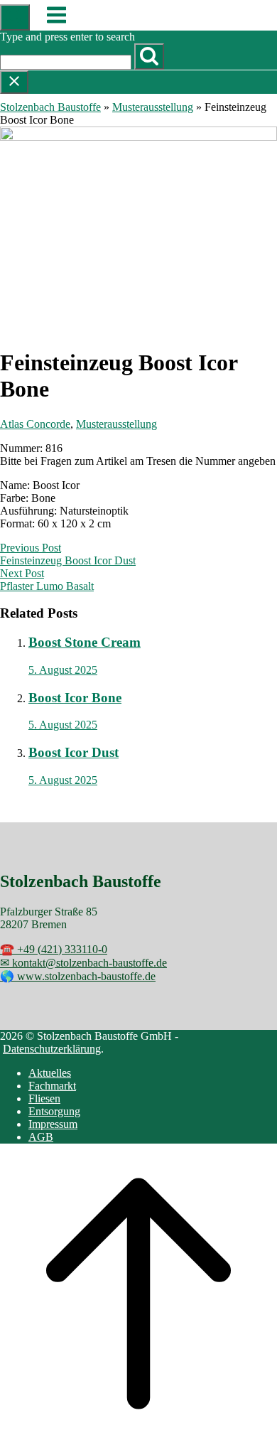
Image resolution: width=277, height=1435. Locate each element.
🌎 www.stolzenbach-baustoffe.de (78, 976)
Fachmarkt (52, 1086)
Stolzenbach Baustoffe (50, 107)
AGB (40, 1137)
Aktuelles (49, 1073)
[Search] (149, 56)
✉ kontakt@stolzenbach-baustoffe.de (83, 963)
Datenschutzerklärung (52, 1049)
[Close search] (14, 82)
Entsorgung (54, 1111)
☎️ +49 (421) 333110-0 (53, 949)
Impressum (52, 1124)
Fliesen (44, 1098)
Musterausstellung (152, 107)
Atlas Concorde (35, 424)
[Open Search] (15, 17)
